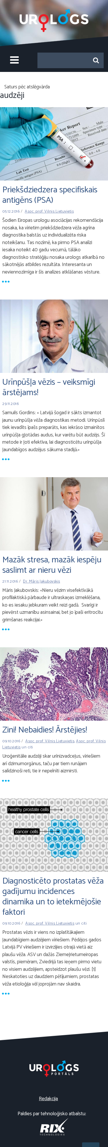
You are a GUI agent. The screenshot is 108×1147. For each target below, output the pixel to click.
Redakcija (48, 1099)
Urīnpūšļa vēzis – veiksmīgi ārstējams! (48, 387)
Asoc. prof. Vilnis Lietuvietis (49, 211)
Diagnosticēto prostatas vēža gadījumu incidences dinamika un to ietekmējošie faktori (53, 896)
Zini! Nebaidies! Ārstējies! (44, 730)
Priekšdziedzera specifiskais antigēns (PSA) (49, 195)
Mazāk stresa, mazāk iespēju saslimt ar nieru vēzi (51, 565)
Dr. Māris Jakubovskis (41, 581)
